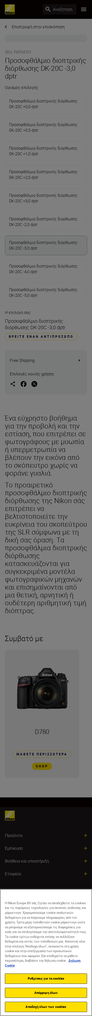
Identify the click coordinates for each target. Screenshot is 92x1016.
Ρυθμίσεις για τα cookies (46, 978)
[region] (46, 952)
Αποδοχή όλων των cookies (46, 1006)
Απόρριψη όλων (46, 992)
